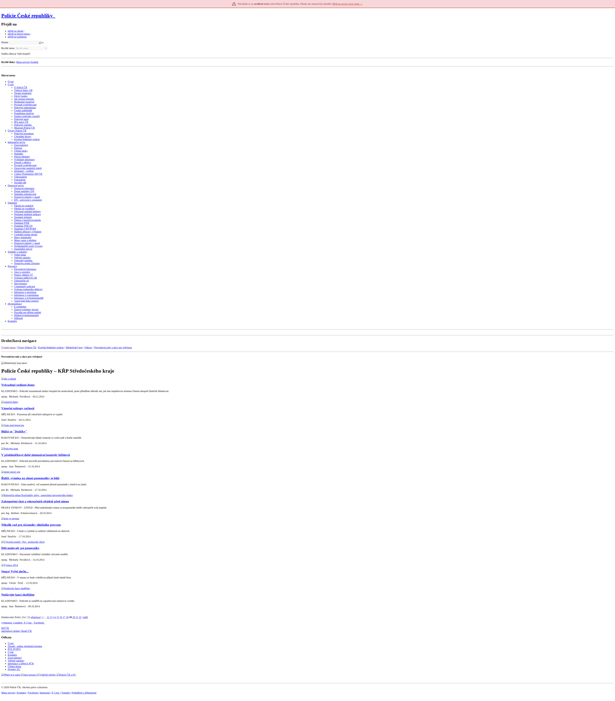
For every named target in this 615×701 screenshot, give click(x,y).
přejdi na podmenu (17, 36)
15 (57, 617)
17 (64, 617)
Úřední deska (14, 666)
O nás (11, 652)
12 (48, 617)
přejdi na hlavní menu (19, 34)
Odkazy (88, 347)
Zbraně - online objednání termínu (25, 646)
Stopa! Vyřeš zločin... (15, 571)
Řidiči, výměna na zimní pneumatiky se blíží (30, 478)
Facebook (39, 622)
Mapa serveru (23, 62)
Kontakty (12, 655)
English (34, 62)
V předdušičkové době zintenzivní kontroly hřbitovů (35, 455)
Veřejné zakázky (16, 660)
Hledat (4, 42)
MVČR (5, 628)
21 (77, 617)
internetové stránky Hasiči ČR (16, 631)
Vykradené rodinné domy (18, 385)
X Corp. (28, 622)
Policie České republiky (27, 15)
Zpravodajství (15, 657)
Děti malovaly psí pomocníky (20, 548)
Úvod (10, 643)
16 (61, 617)
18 (67, 617)
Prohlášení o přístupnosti (84, 692)
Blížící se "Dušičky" (14, 431)
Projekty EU (14, 669)
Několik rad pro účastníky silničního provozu (31, 524)
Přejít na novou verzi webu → (347, 4)
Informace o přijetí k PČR (21, 663)
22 (80, 617)
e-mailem (17, 622)
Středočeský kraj (74, 347)
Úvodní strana (8, 347)
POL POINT (14, 649)
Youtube (65, 692)
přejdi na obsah (15, 31)
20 (73, 617)
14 (54, 617)
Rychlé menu (8, 48)
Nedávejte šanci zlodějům (17, 594)
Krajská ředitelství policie (51, 347)
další (85, 617)
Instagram (45, 692)
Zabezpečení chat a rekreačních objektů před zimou (35, 501)
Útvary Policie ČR (26, 347)
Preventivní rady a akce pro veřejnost (113, 347)
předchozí (36, 617)
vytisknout (6, 622)
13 (51, 617)
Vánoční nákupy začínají (17, 408)
